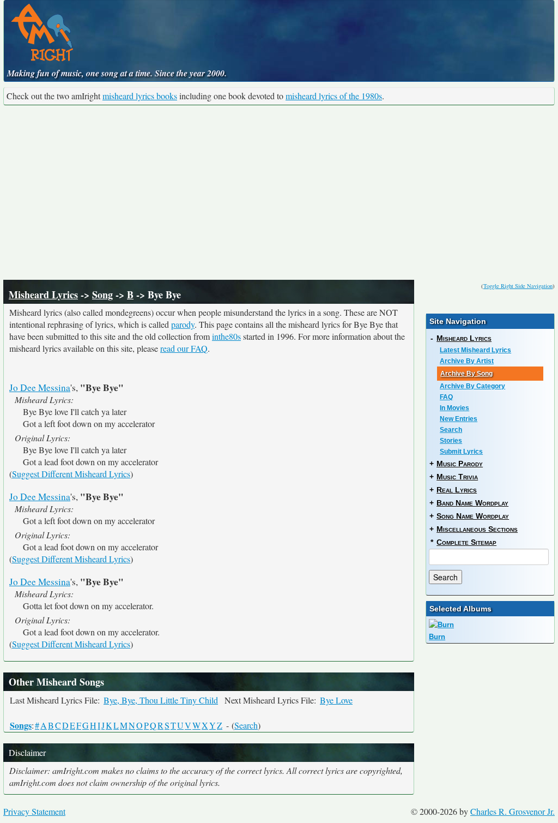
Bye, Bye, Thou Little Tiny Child (161, 700)
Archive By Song (466, 373)
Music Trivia (457, 476)
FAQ (446, 397)
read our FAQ (184, 348)
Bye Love (336, 700)
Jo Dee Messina (39, 387)
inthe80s (226, 336)
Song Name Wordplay (472, 516)
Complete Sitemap (466, 542)
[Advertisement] (279, 192)
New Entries (458, 419)
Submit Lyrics (461, 451)
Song (102, 294)
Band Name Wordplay (472, 502)
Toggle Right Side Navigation (518, 286)
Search (246, 725)
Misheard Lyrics (43, 294)
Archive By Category (472, 386)
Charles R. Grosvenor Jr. (512, 811)
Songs (21, 725)
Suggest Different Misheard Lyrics (71, 473)
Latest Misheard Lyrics (475, 350)
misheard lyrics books (139, 95)
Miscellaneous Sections (477, 529)
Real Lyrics (456, 489)
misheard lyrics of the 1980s (334, 95)
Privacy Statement (34, 811)
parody (183, 324)
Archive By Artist (467, 361)
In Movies (454, 408)
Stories (451, 440)
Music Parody (459, 463)
